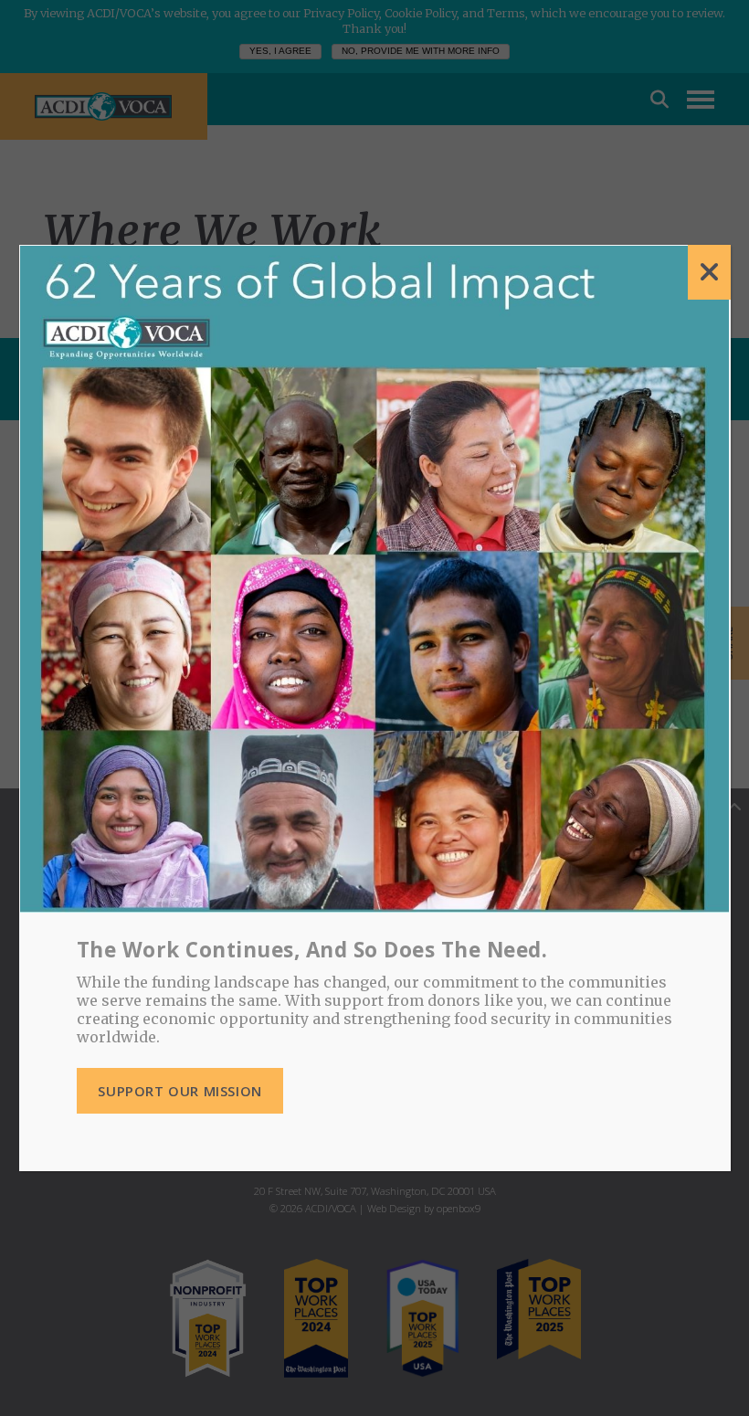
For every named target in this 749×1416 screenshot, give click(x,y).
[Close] (709, 272)
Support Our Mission (179, 1091)
